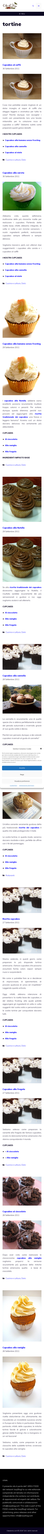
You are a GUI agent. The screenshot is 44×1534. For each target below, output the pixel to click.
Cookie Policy (13, 785)
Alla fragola (10, 451)
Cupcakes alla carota (13, 173)
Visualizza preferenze (22, 781)
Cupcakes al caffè (12, 65)
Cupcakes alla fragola (14, 1089)
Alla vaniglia (11, 445)
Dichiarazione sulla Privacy (26, 785)
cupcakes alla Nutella (15, 400)
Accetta (22, 768)
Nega (22, 775)
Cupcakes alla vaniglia (14, 1347)
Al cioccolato (11, 439)
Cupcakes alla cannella (16, 146)
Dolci (23, 160)
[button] (41, 748)
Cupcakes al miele (13, 152)
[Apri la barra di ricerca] (33, 6)
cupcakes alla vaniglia (29, 1258)
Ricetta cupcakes (11, 919)
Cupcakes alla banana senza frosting (22, 140)
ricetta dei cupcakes (29, 827)
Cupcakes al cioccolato (14, 1211)
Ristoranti (10, 875)
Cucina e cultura (13, 160)
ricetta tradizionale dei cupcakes (25, 587)
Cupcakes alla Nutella (13, 527)
